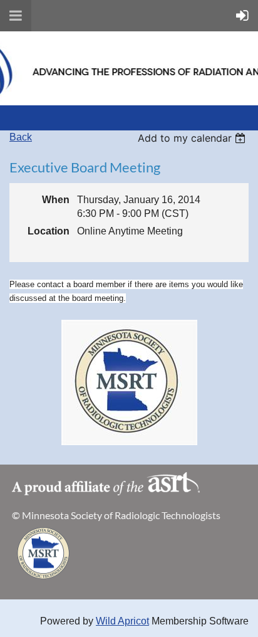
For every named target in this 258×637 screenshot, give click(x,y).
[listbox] (193, 137)
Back (20, 137)
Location (49, 231)
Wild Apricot (122, 621)
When (56, 199)
